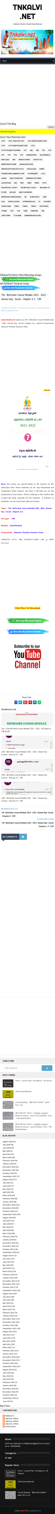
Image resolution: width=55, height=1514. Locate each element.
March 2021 (7, 1347)
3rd (37, 150)
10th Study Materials (23, 1091)
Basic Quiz (5, 160)
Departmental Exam (8, 164)
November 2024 (9, 1208)
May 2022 (6, 1303)
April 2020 (6, 1379)
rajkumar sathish (11, 1418)
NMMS (37, 183)
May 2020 (6, 1376)
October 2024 (8, 1211)
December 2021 (9, 1319)
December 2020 (9, 1357)
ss (39, 201)
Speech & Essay (13, 201)
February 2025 (8, 1198)
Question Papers (25, 192)
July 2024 (6, 1220)
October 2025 (8, 1173)
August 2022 (7, 1293)
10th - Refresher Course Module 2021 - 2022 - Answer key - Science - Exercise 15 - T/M (24, 776)
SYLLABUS (47, 201)
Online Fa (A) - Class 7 (28, 187)
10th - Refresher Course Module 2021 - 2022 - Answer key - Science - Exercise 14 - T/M (24, 799)
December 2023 (9, 1243)
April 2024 (6, 1230)
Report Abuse (5, 1405)
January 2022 (8, 1315)
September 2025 (9, 1176)
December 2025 (9, 1167)
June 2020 (7, 1373)
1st (25, 150)
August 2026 (7, 1141)
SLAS (3, 201)
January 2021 (8, 1354)
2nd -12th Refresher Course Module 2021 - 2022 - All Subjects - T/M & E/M (26, 730)
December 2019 (9, 1388)
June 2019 (7, 1401)
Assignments (45, 155)
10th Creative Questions (37, 141)
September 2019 (9, 1398)
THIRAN (4, 211)
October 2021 (8, 1325)
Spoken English (29, 201)
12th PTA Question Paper (10, 150)
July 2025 (6, 1182)
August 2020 (7, 1369)
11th (3, 146)
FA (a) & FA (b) (31, 169)
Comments (13, 311)
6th (2, 155)
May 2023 (6, 1265)
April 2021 (6, 1344)
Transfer (34, 211)
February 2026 (8, 1160)
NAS (15, 183)
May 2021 (6, 1341)
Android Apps (31, 155)
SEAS (44, 197)
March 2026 (7, 1157)
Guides (4, 178)
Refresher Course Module (11, 197)
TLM (18, 211)
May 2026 (6, 1151)
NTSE (44, 183)
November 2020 (9, 1360)
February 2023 (8, 1274)
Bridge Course (24, 160)
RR (25, 197)
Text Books (43, 206)
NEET (22, 183)
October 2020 (8, 1363)
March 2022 (7, 1309)
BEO (14, 160)
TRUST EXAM (5, 215)
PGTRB (3, 192)
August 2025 (7, 1179)
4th (43, 150)
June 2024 (7, 1224)
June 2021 (7, 1338)
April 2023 (6, 1268)
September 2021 (9, 1328)
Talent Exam (6, 206)
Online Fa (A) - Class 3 (9, 187)
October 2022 (8, 1287)
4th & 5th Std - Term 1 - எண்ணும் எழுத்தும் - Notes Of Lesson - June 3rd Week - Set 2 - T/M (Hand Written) (33, 1127)
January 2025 (8, 1202)
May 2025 (6, 1189)
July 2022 (6, 1297)
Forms (41, 169)
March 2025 (7, 1195)
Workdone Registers (33, 215)
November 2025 (9, 1170)
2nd (31, 150)
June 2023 (7, 1262)
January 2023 (8, 1278)
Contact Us (37, 160)
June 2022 (7, 1300)
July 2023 (6, 1258)
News (29, 183)
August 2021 (7, 1331)
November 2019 (9, 1392)
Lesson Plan (6, 183)
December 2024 (9, 1205)
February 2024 (8, 1236)
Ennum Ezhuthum (26, 164)
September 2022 (9, 1290)
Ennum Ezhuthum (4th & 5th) (12, 169)
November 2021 (9, 1322)
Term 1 (16, 206)
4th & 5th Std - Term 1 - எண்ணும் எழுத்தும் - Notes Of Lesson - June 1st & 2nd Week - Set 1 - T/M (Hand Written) (33, 1115)
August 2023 (7, 1255)
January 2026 (8, 1163)
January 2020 (8, 1385)
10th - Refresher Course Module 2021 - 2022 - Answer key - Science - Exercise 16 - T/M (24, 753)
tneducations (10, 1426)
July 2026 (6, 1144)
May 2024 (6, 1227)
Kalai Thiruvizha (16, 178)
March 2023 (7, 1271)
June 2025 (7, 1186)
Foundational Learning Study (12, 174)
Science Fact (35, 197)
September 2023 (9, 1252)
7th (9, 155)
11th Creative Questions (18, 146)
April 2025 (6, 1192)
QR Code (13, 192)
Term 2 (25, 206)
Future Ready (33, 174)
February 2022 (8, 1312)
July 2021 (6, 1335)
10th (3, 141)
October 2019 (8, 1395)
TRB (42, 211)
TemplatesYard (35, 1510)
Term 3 (33, 206)
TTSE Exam (17, 215)
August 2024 (7, 1217)
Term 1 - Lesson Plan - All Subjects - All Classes (33, 1080)
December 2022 (9, 1281)
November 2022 (9, 1284)
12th (33, 146)
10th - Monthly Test (16, 141)
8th (15, 155)
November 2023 (9, 1246)
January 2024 (8, 1239)
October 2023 (8, 1249)
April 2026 (6, 1154)
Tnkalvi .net (27, 12)
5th (49, 150)
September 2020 (9, 1366)
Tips (12, 211)
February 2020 (8, 1382)
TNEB (25, 211)
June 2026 (7, 1148)
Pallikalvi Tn (45, 187)
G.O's (43, 174)
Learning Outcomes (33, 178)
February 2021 (8, 1350)
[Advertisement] (27, 94)
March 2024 (7, 1233)
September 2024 (9, 1214)
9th (21, 155)
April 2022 (6, 1306)
